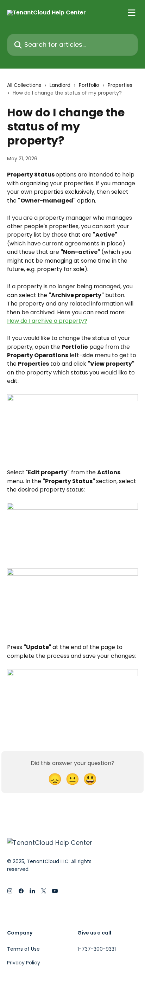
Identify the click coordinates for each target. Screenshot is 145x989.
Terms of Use (23, 948)
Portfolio (89, 85)
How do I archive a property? (47, 321)
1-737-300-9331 (96, 948)
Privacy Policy (23, 962)
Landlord (60, 85)
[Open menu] (131, 12)
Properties (120, 85)
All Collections (24, 85)
